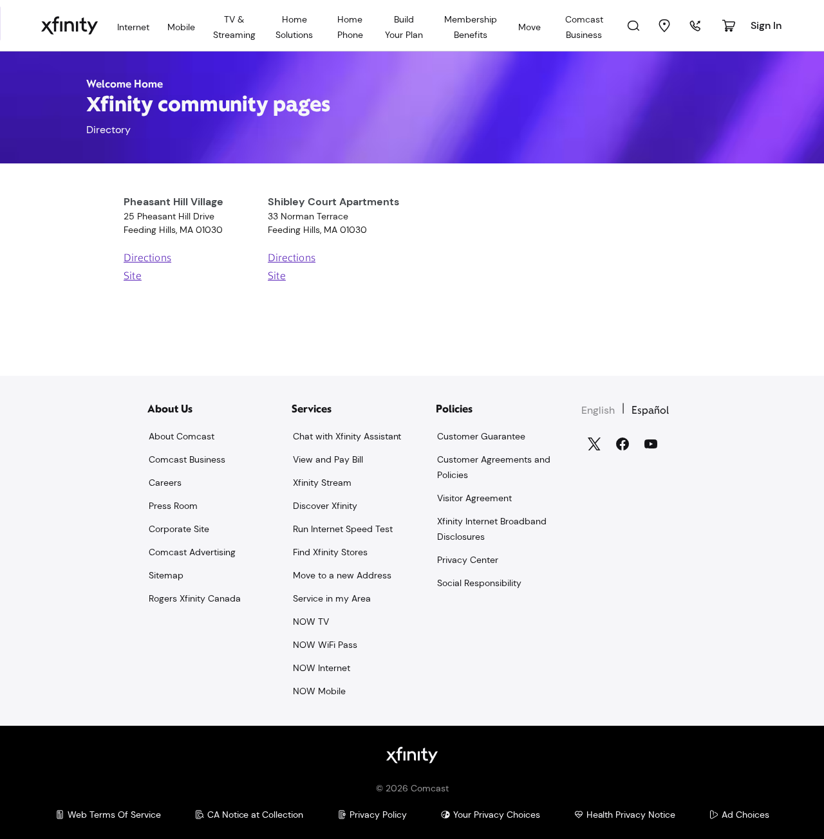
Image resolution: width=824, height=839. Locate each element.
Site (133, 277)
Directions (147, 259)
